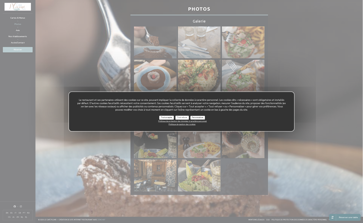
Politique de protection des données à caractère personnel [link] (182, 121)
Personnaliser (197, 117)
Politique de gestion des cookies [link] (182, 124)
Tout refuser (182, 117)
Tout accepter (166, 117)
